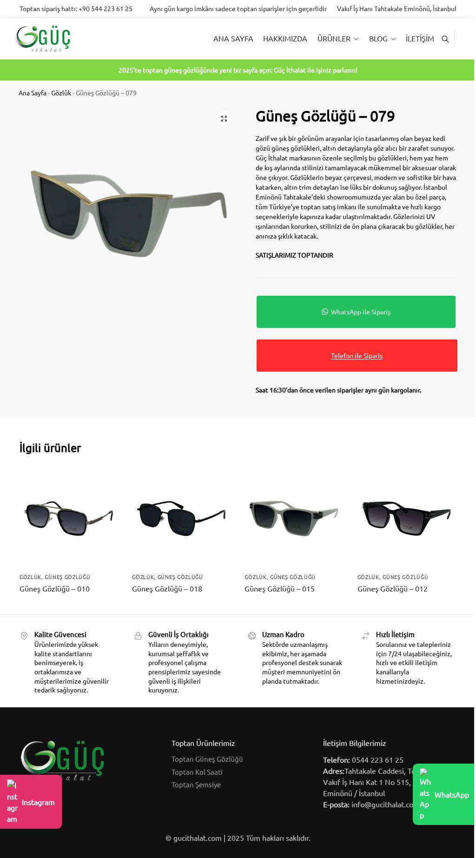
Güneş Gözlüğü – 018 (167, 588)
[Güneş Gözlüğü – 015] (294, 518)
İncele (69, 605)
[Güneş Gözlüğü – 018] (181, 518)
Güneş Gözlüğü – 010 (55, 588)
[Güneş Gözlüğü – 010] (69, 518)
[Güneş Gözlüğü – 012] (406, 518)
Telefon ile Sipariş (357, 355)
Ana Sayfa (32, 92)
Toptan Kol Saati (197, 771)
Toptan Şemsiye (196, 784)
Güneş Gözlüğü (67, 576)
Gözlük (61, 92)
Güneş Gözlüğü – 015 (280, 588)
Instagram (38, 801)
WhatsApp (452, 794)
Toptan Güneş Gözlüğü (207, 758)
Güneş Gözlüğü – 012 (392, 588)
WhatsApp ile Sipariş (360, 311)
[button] (224, 118)
